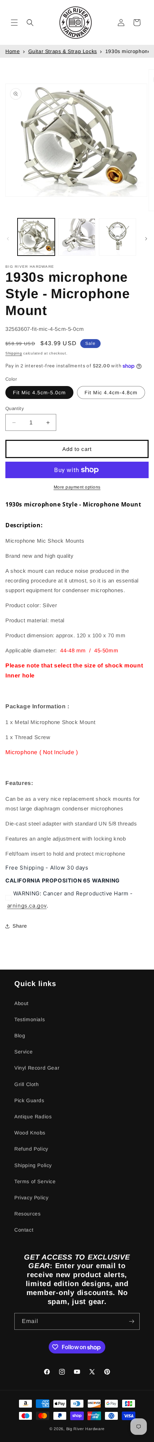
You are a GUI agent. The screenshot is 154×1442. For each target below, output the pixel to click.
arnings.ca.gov (27, 905)
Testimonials (29, 1019)
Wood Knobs (29, 1133)
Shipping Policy (33, 1165)
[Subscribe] (131, 1321)
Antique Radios (33, 1116)
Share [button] (20, 926)
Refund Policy (31, 1149)
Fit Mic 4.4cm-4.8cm (111, 392)
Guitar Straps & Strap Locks (62, 51)
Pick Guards (29, 1100)
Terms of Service (35, 1181)
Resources (27, 1214)
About (21, 1003)
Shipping (13, 353)
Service (23, 1052)
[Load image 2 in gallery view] (77, 237)
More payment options (77, 487)
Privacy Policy (31, 1197)
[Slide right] (146, 239)
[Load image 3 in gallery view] (117, 237)
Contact (23, 1230)
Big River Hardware (85, 1429)
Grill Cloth (26, 1084)
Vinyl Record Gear (36, 1068)
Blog (19, 1035)
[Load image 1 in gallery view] (36, 237)
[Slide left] (8, 239)
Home (12, 51)
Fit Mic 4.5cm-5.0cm (39, 392)
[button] (14, 22)
